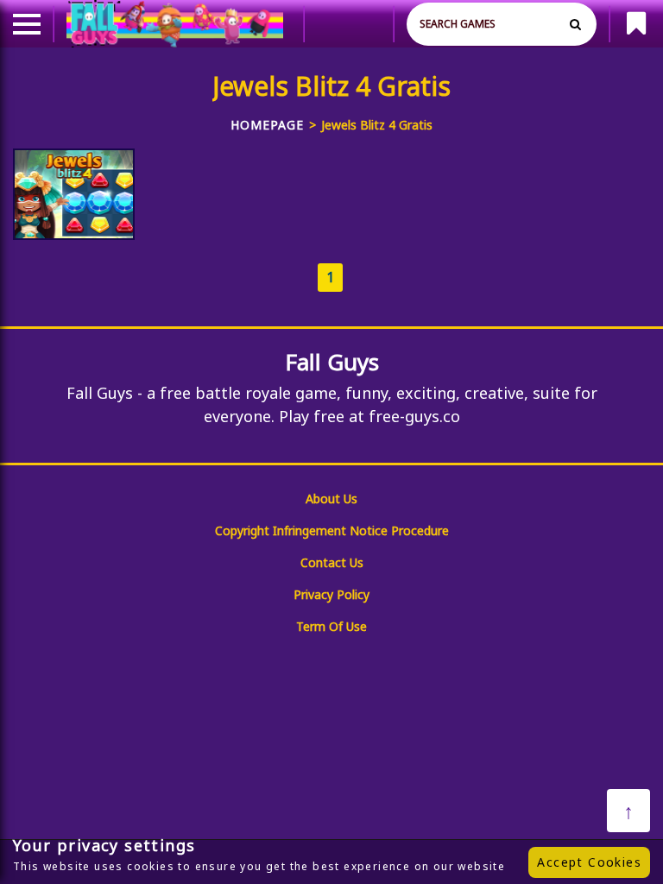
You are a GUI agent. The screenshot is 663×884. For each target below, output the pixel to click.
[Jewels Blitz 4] (74, 194)
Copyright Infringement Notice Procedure (332, 530)
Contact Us (331, 562)
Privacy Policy (331, 594)
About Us (331, 498)
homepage (267, 125)
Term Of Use (331, 626)
